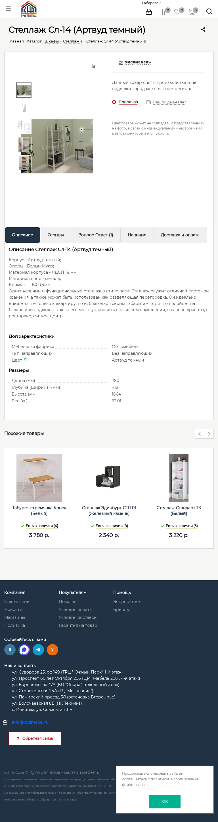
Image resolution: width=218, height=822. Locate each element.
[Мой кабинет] (149, 11)
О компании (17, 601)
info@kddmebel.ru (30, 722)
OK (165, 801)
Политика (14, 625)
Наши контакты (20, 665)
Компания (14, 592)
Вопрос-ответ (127, 601)
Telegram (38, 649)
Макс (24, 649)
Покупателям (73, 592)
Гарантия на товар (78, 625)
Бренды (121, 609)
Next (209, 434)
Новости (13, 609)
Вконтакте (10, 649)
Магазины (14, 617)
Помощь (67, 601)
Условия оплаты (76, 609)
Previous (200, 434)
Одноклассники (52, 649)
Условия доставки (78, 617)
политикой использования (175, 779)
